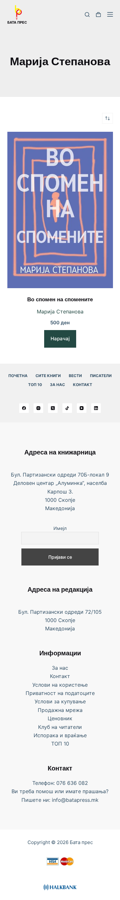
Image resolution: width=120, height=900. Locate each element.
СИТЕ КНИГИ (48, 375)
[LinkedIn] (96, 408)
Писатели (101, 375)
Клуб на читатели (60, 727)
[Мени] (110, 14)
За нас (57, 384)
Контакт (82, 384)
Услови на (45, 685)
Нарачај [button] (60, 339)
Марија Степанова (60, 311)
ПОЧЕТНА (18, 375)
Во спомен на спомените (60, 300)
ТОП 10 (35, 384)
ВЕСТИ (75, 375)
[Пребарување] (87, 14)
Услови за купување (60, 701)
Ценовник (60, 718)
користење (73, 685)
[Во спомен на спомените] (60, 210)
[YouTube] (81, 408)
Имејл (60, 528)
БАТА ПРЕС (17, 22)
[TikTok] (67, 408)
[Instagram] (38, 408)
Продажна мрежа (60, 710)
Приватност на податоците (60, 693)
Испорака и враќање (60, 735)
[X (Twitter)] (53, 408)
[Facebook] (24, 408)
